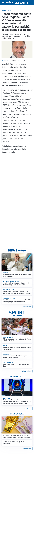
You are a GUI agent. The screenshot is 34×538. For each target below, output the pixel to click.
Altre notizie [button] (26, 307)
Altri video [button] (27, 408)
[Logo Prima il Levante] (17, 2)
